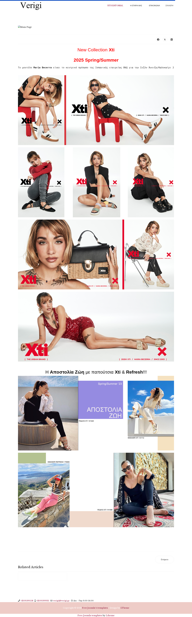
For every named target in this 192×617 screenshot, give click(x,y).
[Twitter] (164, 39)
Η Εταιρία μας (136, 5)
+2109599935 (42, 600)
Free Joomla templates (90, 615)
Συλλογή (169, 5)
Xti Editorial (115, 5)
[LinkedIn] (171, 39)
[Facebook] (158, 39)
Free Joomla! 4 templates (95, 608)
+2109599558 (27, 600)
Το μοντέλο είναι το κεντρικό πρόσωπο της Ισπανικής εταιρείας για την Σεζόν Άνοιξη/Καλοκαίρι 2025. (99, 67)
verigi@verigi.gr (61, 600)
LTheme (125, 608)
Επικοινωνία (154, 5)
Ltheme (110, 615)
